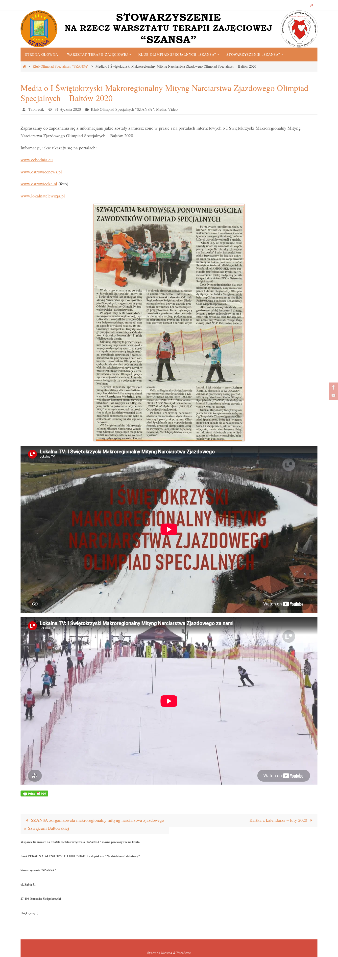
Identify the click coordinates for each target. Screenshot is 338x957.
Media (161, 109)
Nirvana (166, 952)
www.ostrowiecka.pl (39, 184)
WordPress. (183, 952)
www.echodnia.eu (37, 160)
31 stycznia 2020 (68, 109)
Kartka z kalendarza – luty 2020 (278, 820)
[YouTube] (333, 395)
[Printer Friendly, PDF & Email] (34, 793)
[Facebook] (333, 387)
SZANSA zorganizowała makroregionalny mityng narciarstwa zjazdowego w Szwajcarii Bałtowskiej (94, 824)
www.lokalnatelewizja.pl (43, 196)
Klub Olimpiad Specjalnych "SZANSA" (61, 66)
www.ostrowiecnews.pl (41, 172)
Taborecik (36, 109)
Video (173, 109)
